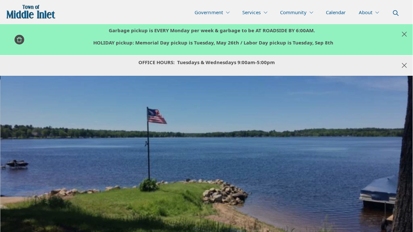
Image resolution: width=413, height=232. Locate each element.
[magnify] (395, 13)
